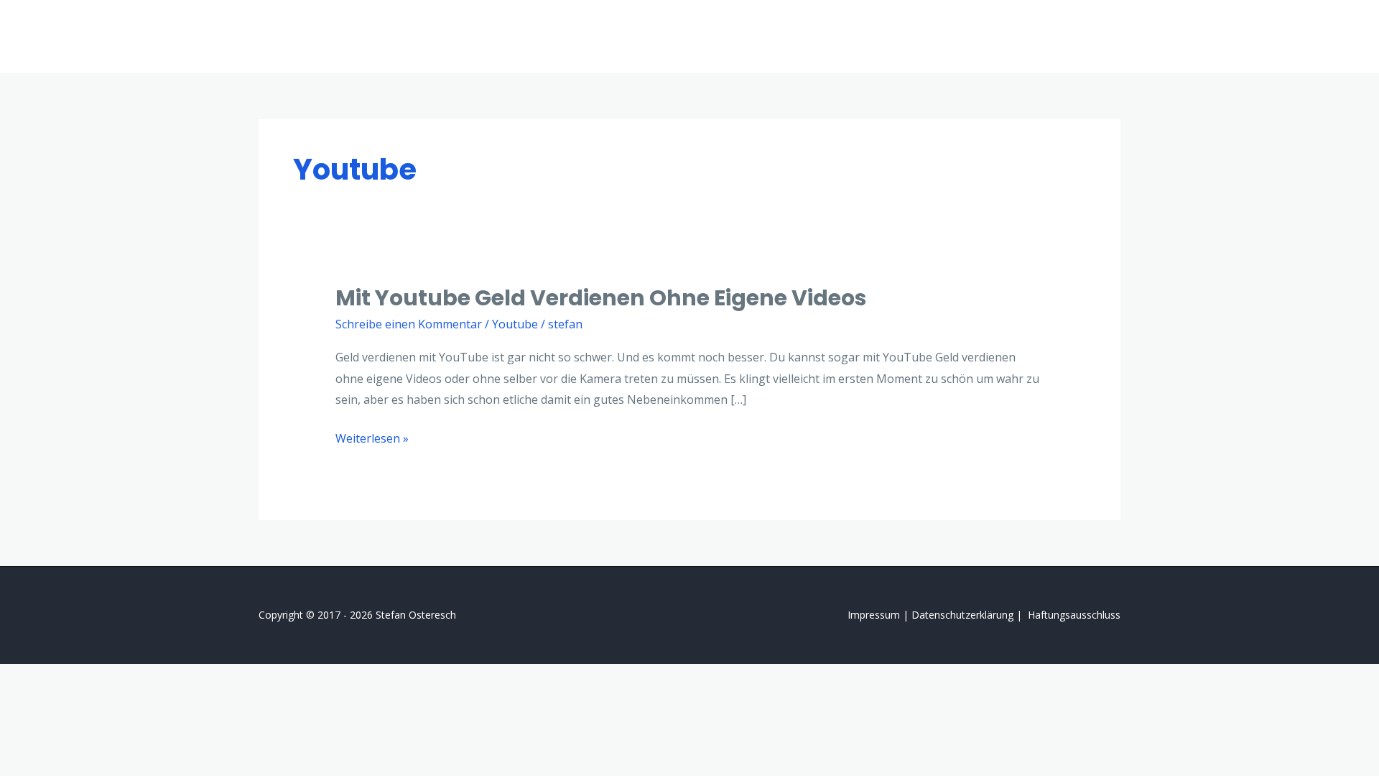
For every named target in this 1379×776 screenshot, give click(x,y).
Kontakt (1087, 37)
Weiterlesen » (372, 437)
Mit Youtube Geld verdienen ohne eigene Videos (601, 297)
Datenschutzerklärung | (968, 615)
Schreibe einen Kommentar (408, 324)
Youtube (515, 324)
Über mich (1015, 37)
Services (943, 37)
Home (881, 37)
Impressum (874, 615)
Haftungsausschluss (1074, 615)
